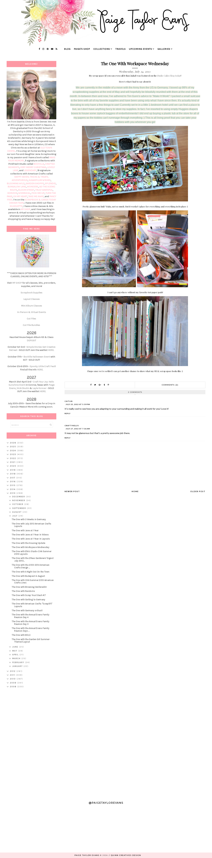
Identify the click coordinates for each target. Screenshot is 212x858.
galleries (164, 49)
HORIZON (12, 193)
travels (120, 49)
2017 (13, 478)
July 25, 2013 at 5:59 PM (78, 404)
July (15, 516)
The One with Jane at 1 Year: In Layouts (31, 538)
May (15, 651)
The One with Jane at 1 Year (25, 530)
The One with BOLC (21, 635)
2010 (13, 679)
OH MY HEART (20, 196)
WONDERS (32, 186)
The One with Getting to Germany (28, 599)
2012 (13, 671)
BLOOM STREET (26, 189)
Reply (68, 413)
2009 (13, 683)
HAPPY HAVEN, (22, 176)
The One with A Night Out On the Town (30, 571)
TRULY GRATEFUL (44, 189)
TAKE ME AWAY (36, 196)
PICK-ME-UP (38, 193)
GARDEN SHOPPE (35, 183)
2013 (13, 493)
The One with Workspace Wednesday (30, 547)
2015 (13, 485)
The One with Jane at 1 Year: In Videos (30, 534)
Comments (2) (170, 385)
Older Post (197, 491)
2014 (13, 489)
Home (135, 491)
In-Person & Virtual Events (31, 312)
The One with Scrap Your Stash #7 (29, 595)
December (19, 496)
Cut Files (31, 318)
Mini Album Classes (31, 305)
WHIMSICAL (24, 193)
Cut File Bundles (31, 325)
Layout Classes (31, 299)
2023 (13, 454)
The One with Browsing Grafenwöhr (29, 587)
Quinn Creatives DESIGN (126, 855)
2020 (13, 466)
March (16, 658)
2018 (13, 474)
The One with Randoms (23, 591)
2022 (13, 458)
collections (101, 49)
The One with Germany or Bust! (27, 610)
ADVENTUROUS (20, 180)
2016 (13, 481)
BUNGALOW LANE (17, 186)
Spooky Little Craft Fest (42, 366)
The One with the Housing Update (28, 543)
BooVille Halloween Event (37, 356)
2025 (13, 446)
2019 (13, 470)
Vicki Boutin (23, 388)
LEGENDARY (30, 170)
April (15, 654)
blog (67, 49)
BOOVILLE (39, 163)
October (18, 504)
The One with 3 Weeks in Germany (29, 519)
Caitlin (69, 401)
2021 (13, 462)
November (19, 500)
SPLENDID (50, 183)
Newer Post (72, 491)
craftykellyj (72, 426)
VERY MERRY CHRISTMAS (33, 167)
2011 (13, 675)
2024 (13, 450)
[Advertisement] (31, 743)
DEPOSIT (31, 340)
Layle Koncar (39, 388)
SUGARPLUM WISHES (40, 180)
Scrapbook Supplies (31, 292)
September (19, 508)
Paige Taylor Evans (87, 855)
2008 (13, 686)
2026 (13, 443)
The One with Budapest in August (28, 576)
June (15, 647)
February (18, 662)
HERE (51, 350)
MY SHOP (25, 209)
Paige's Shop (82, 49)
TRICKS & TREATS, (39, 176)
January (18, 666)
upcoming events (140, 49)
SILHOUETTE (16, 206)
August (17, 512)
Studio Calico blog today (169, 75)
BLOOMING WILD (16, 183)
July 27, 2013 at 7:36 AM (78, 429)
